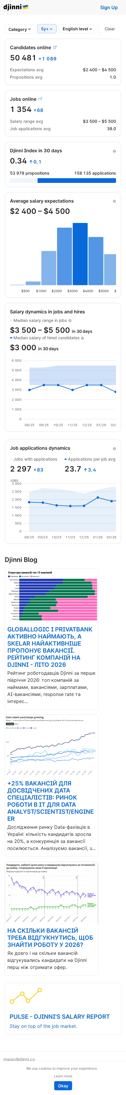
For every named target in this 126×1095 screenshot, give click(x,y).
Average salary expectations (42, 201)
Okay (63, 1085)
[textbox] (17, 29)
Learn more (63, 1076)
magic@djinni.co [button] (19, 1059)
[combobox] (17, 29)
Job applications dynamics (40, 448)
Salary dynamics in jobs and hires (47, 312)
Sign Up (109, 7)
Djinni (16, 7)
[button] (114, 150)
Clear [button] (110, 28)
